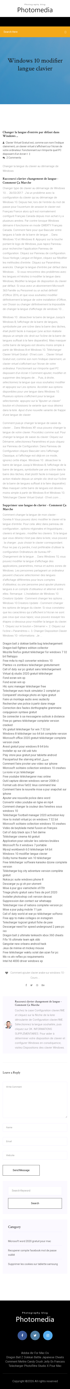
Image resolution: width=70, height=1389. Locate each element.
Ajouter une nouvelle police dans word (26, 798)
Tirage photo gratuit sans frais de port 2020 (30, 892)
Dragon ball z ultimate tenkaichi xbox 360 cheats (33, 935)
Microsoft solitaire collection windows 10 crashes (34, 768)
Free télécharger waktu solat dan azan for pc (30, 952)
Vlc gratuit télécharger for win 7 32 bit (26, 729)
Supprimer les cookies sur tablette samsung (33, 1264)
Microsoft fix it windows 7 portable (25, 845)
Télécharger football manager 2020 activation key (33, 815)
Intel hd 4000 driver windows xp (23, 961)
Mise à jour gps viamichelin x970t (24, 888)
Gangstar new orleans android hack (24, 944)
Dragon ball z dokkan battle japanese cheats (35, 1357)
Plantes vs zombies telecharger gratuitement (31, 665)
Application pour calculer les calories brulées (31, 841)
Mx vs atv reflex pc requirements (23, 956)
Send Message (21, 1170)
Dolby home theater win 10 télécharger (27, 858)
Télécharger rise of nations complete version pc (33, 905)
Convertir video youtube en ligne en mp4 (28, 802)
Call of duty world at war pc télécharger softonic (33, 914)
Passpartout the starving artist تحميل (26, 759)
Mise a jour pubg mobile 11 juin (22, 909)
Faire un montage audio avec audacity (26, 699)
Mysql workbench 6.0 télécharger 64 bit (27, 849)
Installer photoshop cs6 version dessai (27, 896)
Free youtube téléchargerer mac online (27, 776)
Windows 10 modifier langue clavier (25, 853)
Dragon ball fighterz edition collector (25, 648)
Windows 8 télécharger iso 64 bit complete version (35, 733)
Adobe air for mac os (35, 1353)
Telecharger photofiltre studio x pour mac (35, 1366)
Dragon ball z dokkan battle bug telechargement (32, 643)
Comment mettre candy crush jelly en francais (35, 1361)
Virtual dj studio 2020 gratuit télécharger (28, 673)
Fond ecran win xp (14, 678)
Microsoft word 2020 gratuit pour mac (29, 1241)
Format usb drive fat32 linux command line (29, 785)
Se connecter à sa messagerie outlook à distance (34, 716)
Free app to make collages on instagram (28, 918)
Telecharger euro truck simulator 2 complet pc (31, 690)
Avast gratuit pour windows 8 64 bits (26, 746)
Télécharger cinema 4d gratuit (21, 836)
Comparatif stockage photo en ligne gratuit (29, 695)
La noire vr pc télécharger (18, 772)
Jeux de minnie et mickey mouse (23, 948)
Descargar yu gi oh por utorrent (22, 883)
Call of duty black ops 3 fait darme (24, 832)
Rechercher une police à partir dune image (29, 703)
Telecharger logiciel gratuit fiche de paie (28, 922)
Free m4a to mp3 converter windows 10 (28, 660)
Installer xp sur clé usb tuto (20, 751)
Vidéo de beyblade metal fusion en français (30, 828)
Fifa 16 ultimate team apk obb (21, 939)
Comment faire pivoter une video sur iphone (30, 763)
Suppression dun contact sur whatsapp (27, 901)
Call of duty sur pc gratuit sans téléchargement (32, 669)
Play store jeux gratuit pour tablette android (30, 755)
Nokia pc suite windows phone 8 (23, 879)
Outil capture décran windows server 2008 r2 (31, 781)
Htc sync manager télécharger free (24, 686)
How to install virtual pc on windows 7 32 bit (30, 819)
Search (35, 1203)
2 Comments (13, 157)
